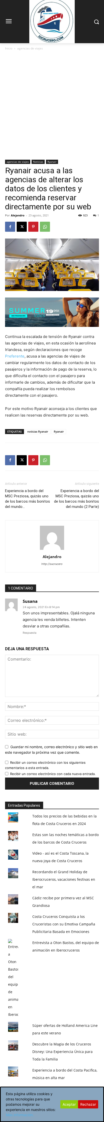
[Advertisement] (52, 105)
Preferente (14, 356)
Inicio (8, 48)
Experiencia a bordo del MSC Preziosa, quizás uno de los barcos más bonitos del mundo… (27, 499)
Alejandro (17, 215)
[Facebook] (10, 227)
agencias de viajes (30, 48)
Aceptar (69, 1104)
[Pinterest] (33, 227)
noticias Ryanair (37, 431)
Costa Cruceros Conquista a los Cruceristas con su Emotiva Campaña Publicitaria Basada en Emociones (63, 924)
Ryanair (52, 161)
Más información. (20, 1115)
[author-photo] (52, 550)
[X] (22, 227)
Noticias (38, 161)
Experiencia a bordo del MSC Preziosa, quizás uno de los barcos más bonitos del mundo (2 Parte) (76, 499)
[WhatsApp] (45, 227)
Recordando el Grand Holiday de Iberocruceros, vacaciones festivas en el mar (63, 879)
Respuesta (29, 632)
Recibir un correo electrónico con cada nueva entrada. (53, 774)
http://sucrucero (52, 564)
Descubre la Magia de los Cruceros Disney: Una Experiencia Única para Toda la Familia (62, 1051)
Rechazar (88, 1104)
